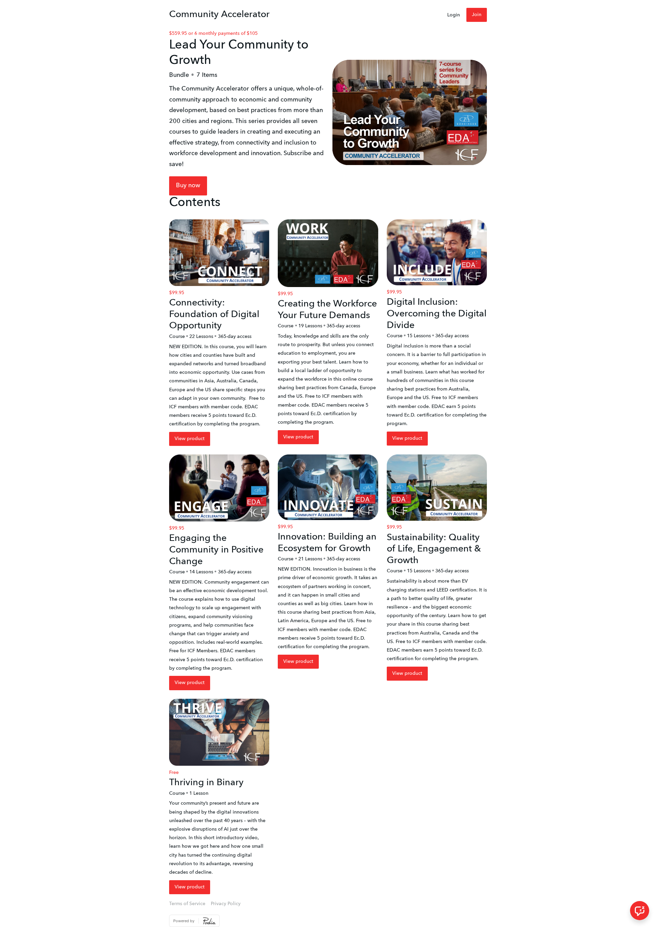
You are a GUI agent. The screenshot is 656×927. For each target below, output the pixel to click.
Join (476, 14)
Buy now (188, 185)
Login (453, 15)
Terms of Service (187, 903)
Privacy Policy (226, 903)
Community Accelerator (219, 14)
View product (190, 438)
